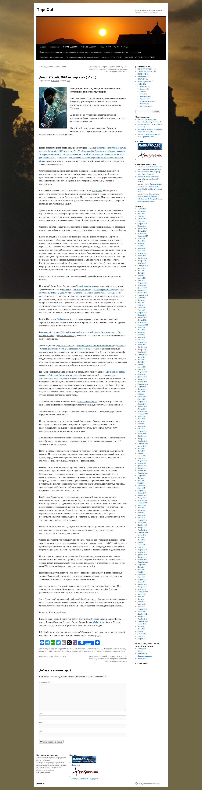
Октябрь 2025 (142, 233)
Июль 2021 (141, 359)
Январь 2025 (142, 256)
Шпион (90, 651)
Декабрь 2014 (142, 554)
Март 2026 (141, 221)
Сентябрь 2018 (143, 443)
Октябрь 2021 (142, 352)
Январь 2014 (142, 582)
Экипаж (78, 292)
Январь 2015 (142, 552)
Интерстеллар (69, 154)
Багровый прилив (82, 289)
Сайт (41, 731)
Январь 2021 (142, 374)
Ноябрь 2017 (142, 468)
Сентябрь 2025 (143, 236)
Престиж (101, 147)
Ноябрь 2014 (142, 557)
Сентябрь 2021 (143, 354)
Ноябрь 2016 (142, 498)
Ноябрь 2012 (142, 616)
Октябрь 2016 (142, 500)
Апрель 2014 (142, 574)
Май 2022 (141, 335)
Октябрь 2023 (142, 293)
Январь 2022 (142, 344)
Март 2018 (141, 458)
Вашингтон (108, 649)
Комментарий (45, 682)
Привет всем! (54, 46)
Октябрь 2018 (142, 441)
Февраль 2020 (142, 401)
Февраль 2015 (142, 550)
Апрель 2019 (142, 426)
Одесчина (143, 99)
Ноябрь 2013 (142, 587)
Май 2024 (141, 275)
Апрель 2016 (142, 515)
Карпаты (143, 89)
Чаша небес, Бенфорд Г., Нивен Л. (149, 122)
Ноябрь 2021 (142, 349)
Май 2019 (141, 424)
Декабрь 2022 (142, 317)
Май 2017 (141, 483)
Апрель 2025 (142, 248)
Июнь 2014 (141, 569)
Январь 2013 (142, 611)
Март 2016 (141, 517)
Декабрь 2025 (142, 228)
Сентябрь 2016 (143, 503)
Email (41, 722)
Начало (85, 150)
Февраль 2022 (142, 342)
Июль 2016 (141, 508)
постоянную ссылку (117, 651)
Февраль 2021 (142, 372)
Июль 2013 (141, 596)
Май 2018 (141, 453)
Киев (141, 91)
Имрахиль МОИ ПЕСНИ (112, 57)
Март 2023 (141, 310)
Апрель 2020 (142, 396)
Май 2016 (141, 512)
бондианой (97, 190)
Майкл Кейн (98, 622)
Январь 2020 (142, 404)
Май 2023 (141, 305)
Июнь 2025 (141, 243)
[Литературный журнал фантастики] (150, 149)
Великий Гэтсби (65, 345)
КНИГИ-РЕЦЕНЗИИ (89, 46)
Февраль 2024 (142, 283)
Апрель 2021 (142, 367)
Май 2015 (141, 542)
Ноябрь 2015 (142, 527)
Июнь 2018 (141, 451)
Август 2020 (142, 386)
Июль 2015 (141, 537)
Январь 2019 (142, 433)
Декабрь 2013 (142, 584)
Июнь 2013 (141, 599)
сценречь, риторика (144, 81)
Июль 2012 (141, 626)
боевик (95, 649)
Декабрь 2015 (142, 525)
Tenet (89, 649)
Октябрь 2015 (142, 530)
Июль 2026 (141, 211)
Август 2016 (142, 505)
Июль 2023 (141, 300)
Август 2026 (142, 209)
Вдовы (98, 348)
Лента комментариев (145, 656)
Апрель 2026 (142, 218)
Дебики (122, 649)
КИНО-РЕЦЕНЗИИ (70, 46)
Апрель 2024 (142, 278)
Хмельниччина (145, 106)
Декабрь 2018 (142, 436)
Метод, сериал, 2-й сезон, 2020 (52, 66)
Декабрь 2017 (142, 466)
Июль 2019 (141, 419)
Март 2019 (141, 428)
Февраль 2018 (142, 461)
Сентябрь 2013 (143, 592)
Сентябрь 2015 (143, 532)
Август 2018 (142, 446)
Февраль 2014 (142, 579)
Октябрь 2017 (142, 470)
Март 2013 (141, 606)
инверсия (56, 651)
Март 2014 (141, 577)
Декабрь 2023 (142, 288)
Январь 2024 (142, 285)
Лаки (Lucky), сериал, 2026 (147, 119)
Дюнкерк (62, 157)
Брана (101, 649)
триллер (73, 651)
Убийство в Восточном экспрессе (63, 375)
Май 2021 (141, 364)
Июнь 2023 (141, 302)
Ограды (111, 292)
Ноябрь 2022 (142, 320)
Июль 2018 (141, 448)
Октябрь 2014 (142, 559)
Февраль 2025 (142, 253)
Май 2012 (141, 631)
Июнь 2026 (141, 213)
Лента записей (142, 653)
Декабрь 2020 (142, 377)
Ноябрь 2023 (142, 290)
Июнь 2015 (141, 540)
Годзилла (83, 332)
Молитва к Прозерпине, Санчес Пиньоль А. (149, 179)
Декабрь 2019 (142, 406)
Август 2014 (142, 564)
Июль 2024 (141, 270)
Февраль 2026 (142, 223)
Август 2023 (142, 298)
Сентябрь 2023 (143, 295)
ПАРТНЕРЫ (142, 76)
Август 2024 (142, 268)
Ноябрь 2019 (142, 409)
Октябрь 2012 (142, 619)
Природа (143, 104)
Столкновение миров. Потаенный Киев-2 (82, 57)
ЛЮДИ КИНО (105, 46)
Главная (42, 46)
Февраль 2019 (142, 431)
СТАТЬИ (124, 46)
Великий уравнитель (95, 292)
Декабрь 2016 (142, 495)
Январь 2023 (142, 315)
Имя (40, 713)
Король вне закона (65, 335)
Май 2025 (141, 246)
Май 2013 (141, 601)
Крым (142, 94)
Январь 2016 (142, 522)
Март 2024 (141, 280)
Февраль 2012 (142, 638)
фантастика (82, 651)
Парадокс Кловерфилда (80, 348)
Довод (49, 651)
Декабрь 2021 (142, 347)
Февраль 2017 (142, 490)
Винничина (143, 86)
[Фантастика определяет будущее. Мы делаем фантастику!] (150, 159)
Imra (68, 80)
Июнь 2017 (141, 480)
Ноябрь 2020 (142, 379)
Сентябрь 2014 (143, 562)
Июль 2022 (141, 330)
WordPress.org (142, 658)
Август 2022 (142, 327)
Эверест (120, 345)
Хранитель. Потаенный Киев (51, 57)
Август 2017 (142, 475)
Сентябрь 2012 (143, 621)
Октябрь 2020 (142, 382)
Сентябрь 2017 (143, 473)
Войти (140, 651)
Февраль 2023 (142, 312)
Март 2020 (141, 399)
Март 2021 (141, 369)
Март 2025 (141, 251)
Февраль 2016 (142, 520)
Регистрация (142, 648)
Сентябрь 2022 (143, 325)
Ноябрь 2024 (142, 260)
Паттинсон (65, 651)
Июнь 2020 (141, 391)
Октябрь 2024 (142, 263)
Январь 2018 (142, 463)
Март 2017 (141, 488)
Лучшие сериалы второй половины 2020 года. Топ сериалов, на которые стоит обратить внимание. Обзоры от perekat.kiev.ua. (107, 69)
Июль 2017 (141, 478)
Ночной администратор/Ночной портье (95, 345)
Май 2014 (141, 572)
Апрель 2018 (142, 456)
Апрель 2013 (142, 604)
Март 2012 (141, 636)
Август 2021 (142, 357)
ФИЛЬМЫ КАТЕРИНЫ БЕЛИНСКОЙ (140, 57)
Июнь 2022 (141, 332)
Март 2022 (141, 340)
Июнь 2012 (141, 629)
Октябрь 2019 (142, 411)
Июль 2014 (141, 567)
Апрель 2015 (142, 545)
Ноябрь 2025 (142, 231)
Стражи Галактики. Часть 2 (53, 348)
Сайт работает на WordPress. (149, 783)
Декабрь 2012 (142, 614)
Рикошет (66, 289)
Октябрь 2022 (142, 322)
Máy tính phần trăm (144, 176)
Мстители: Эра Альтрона (102, 332)
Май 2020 (141, 394)
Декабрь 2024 (142, 258)
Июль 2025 (141, 241)
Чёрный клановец (84, 286)
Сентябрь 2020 (143, 384)
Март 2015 (141, 547)
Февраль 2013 (142, 609)
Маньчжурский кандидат (105, 289)
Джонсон (42, 651)
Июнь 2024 (141, 273)
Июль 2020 (141, 389)
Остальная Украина (146, 101)
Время (116, 649)
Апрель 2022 (142, 337)
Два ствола (65, 292)
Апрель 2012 (142, 634)
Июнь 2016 (141, 510)
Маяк (61, 319)
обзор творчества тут (87, 401)
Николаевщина (145, 96)
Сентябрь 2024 (143, 265)
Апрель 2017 (142, 485)
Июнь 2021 (141, 362)
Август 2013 (142, 594)
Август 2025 (142, 238)
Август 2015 (142, 535)
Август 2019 (142, 416)
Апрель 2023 (142, 307)
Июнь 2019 (141, 421)
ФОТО (116, 46)
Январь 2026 (142, 226)
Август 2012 (142, 624)
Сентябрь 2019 (143, 414)
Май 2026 (141, 216)
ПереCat (44, 9)
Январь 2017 (142, 493)
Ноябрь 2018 (142, 438)
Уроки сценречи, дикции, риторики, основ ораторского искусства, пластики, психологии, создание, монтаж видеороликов (90, 52)
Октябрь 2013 (142, 589)
